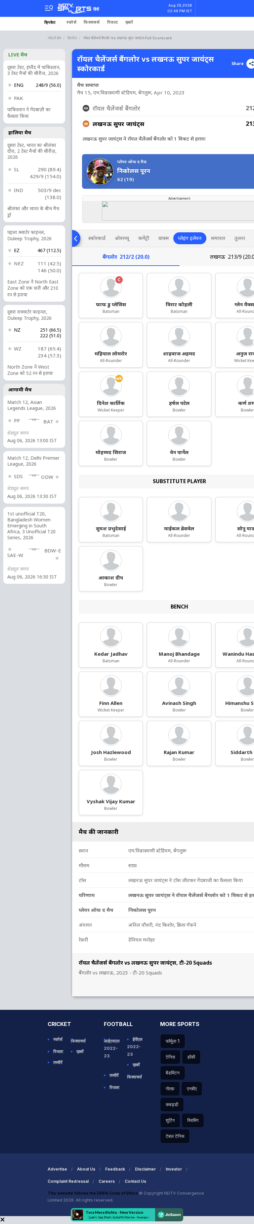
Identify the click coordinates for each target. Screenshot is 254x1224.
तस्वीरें (58, 1062)
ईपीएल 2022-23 (135, 1046)
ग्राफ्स (163, 238)
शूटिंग (170, 1120)
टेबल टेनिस (175, 1136)
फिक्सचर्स (92, 22)
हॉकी (191, 1057)
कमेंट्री (143, 238)
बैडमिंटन (173, 1072)
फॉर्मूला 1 (173, 1041)
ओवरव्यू (122, 238)
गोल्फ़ (170, 1088)
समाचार (218, 238)
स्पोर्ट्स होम (54, 38)
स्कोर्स (71, 22)
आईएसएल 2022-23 (112, 1048)
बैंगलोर (126, 256)
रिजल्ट (112, 22)
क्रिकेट (50, 22)
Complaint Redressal (68, 1181)
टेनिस (170, 1057)
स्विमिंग (192, 1120)
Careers (107, 1181)
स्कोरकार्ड (97, 238)
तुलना (239, 238)
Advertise (57, 1169)
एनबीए (192, 1088)
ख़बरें (129, 22)
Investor (174, 1169)
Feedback (115, 1169)
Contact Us (135, 1181)
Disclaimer (145, 1169)
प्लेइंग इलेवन (190, 238)
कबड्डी (172, 1104)
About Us (86, 1169)
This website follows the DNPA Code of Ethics (93, 1193)
